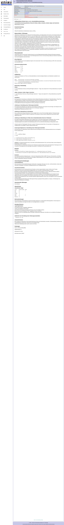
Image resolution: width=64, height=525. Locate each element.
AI (20, 19)
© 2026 (30, 522)
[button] (62, 1)
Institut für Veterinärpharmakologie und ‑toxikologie (40, 522)
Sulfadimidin (27, 12)
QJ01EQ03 (26, 13)
